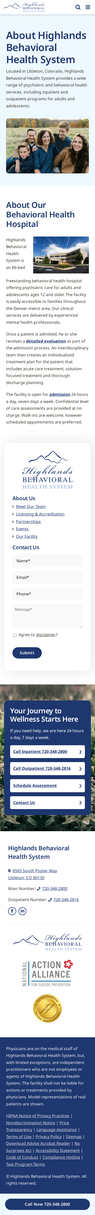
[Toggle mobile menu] (88, 7)
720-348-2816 (66, 899)
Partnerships (28, 521)
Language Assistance (56, 1129)
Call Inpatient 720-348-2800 (40, 751)
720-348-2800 (54, 888)
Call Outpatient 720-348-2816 (42, 768)
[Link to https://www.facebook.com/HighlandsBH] (12, 911)
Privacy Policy (49, 1136)
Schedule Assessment (35, 785)
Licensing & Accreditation (40, 514)
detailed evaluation (46, 341)
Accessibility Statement (58, 1150)
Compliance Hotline (61, 1157)
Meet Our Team (31, 506)
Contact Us (24, 802)
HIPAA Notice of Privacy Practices (37, 1115)
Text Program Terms (25, 1164)
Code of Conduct (22, 1157)
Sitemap (74, 1136)
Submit (27, 653)
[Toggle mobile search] (78, 7)
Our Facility (26, 536)
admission (59, 394)
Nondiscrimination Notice (30, 1123)
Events (22, 529)
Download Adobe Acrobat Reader (38, 1143)
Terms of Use (19, 1136)
